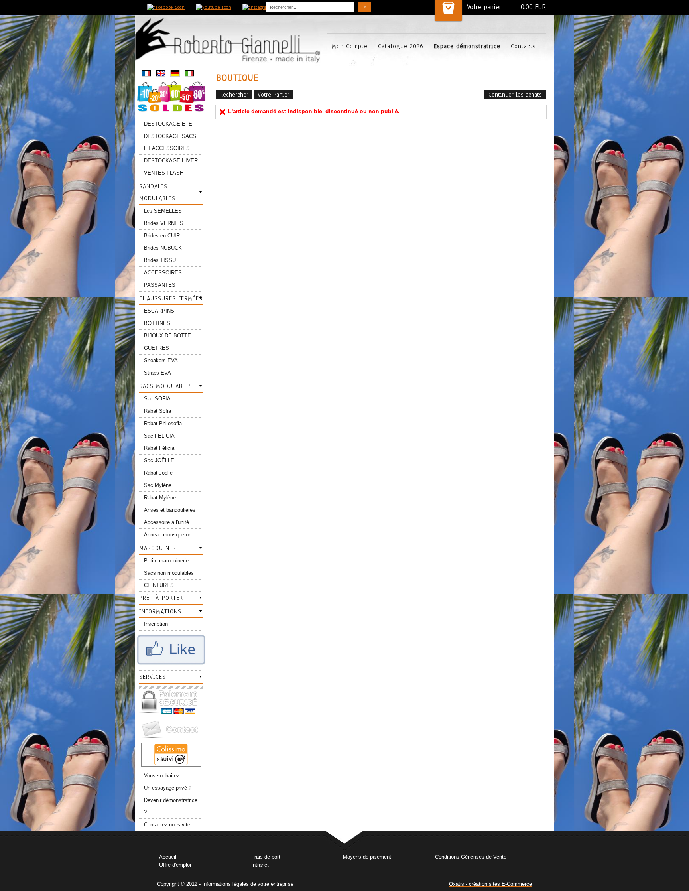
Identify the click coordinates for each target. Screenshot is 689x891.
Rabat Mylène (160, 498)
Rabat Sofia (157, 411)
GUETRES (156, 348)
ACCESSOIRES (163, 273)
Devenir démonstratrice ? (170, 806)
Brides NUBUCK (163, 248)
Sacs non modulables (169, 573)
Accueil (167, 857)
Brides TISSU (160, 260)
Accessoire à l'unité (166, 522)
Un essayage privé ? (167, 788)
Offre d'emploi (175, 865)
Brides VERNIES (163, 223)
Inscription (156, 624)
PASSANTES (159, 285)
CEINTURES (159, 585)
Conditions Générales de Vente (470, 857)
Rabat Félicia (159, 448)
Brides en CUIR (162, 236)
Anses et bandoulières (169, 510)
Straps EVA (157, 373)
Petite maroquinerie (166, 561)
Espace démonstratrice (467, 46)
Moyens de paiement (367, 857)
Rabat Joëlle (158, 473)
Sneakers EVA (161, 360)
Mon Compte (350, 46)
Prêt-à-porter (161, 598)
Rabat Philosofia (163, 423)
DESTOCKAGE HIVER (171, 161)
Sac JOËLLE (159, 460)
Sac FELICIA (159, 436)
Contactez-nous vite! (168, 825)
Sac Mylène (157, 485)
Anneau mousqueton (167, 535)
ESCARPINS (159, 311)
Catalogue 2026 (400, 46)
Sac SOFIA (157, 399)
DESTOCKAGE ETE (168, 124)
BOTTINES (157, 323)
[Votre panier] (448, 10)
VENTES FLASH (163, 173)
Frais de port (265, 857)
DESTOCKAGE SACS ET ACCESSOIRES (170, 142)
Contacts (523, 46)
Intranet (260, 865)
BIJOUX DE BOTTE (167, 336)
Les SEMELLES (163, 211)
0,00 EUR (533, 7)
